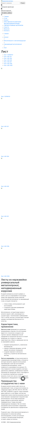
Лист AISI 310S (8, 65)
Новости (6, 27)
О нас (5, 18)
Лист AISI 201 (8, 62)
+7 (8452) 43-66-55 (8, 5)
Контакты (6, 30)
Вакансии (6, 29)
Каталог (6, 20)
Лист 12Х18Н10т (8, 54)
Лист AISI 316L (8, 63)
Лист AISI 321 (8, 56)
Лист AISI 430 (8, 60)
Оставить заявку (6, 12)
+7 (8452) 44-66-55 (8, 8)
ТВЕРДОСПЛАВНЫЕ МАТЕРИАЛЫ (13, 25)
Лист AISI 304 (8, 58)
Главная (6, 16)
